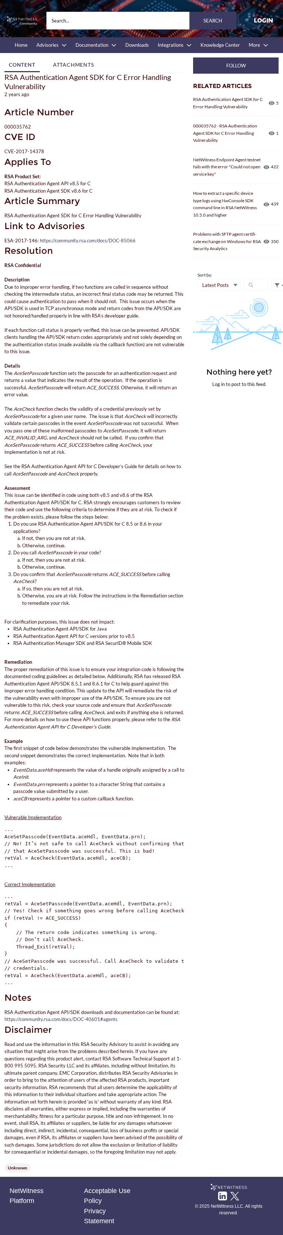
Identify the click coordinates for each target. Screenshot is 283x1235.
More (254, 45)
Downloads (137, 45)
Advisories (47, 45)
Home (21, 45)
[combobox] (141, 20)
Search (212, 21)
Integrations (171, 45)
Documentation (92, 45)
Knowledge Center (220, 45)
